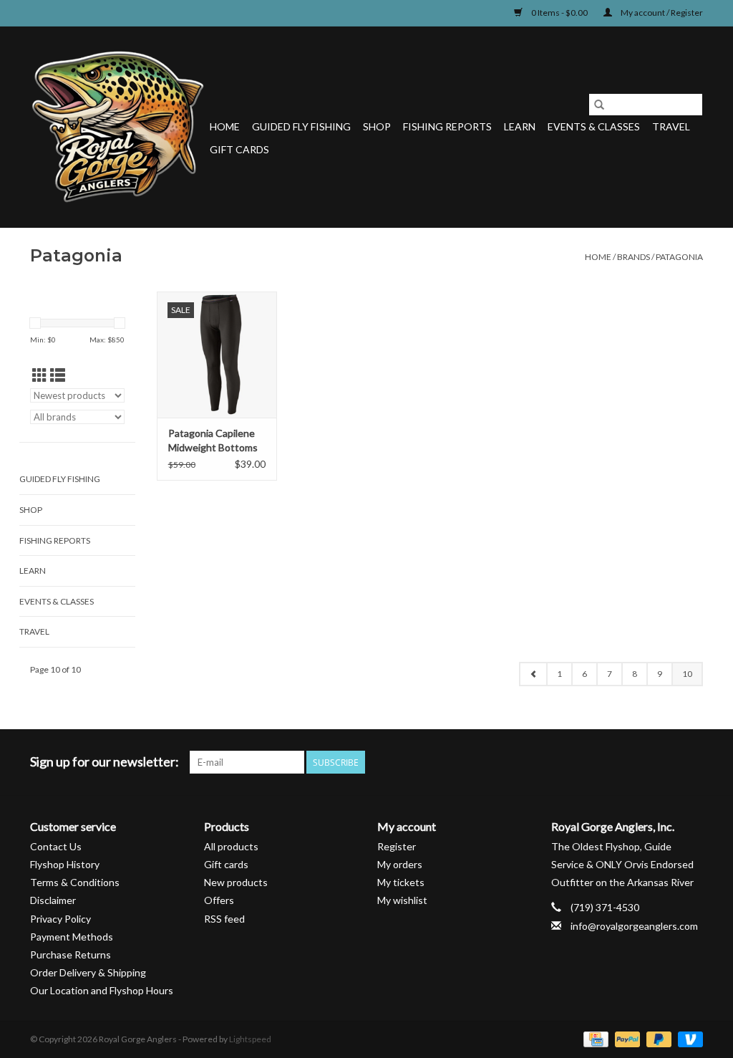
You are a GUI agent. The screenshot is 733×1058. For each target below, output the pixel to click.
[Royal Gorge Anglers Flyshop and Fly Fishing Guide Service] (117, 127)
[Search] (599, 104)
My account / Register (661, 12)
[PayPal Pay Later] (657, 1039)
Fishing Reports (447, 126)
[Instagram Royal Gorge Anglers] (691, 762)
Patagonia (679, 256)
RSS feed (224, 919)
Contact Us (56, 846)
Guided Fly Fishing (301, 126)
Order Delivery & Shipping (88, 972)
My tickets (400, 882)
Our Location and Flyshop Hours (101, 990)
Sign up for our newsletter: (104, 761)
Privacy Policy (60, 919)
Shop (377, 126)
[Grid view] (39, 375)
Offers (219, 900)
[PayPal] (625, 1039)
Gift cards (239, 149)
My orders (399, 864)
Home (225, 126)
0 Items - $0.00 (559, 12)
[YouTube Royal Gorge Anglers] (666, 762)
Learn (519, 126)
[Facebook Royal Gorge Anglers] (591, 762)
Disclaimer (53, 900)
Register (396, 846)
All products (231, 846)
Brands (633, 256)
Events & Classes (594, 126)
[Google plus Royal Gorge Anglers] (641, 762)
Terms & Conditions (75, 882)
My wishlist (402, 900)
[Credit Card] (593, 1039)
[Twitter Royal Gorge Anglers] (616, 762)
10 (687, 673)
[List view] (57, 375)
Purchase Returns (70, 954)
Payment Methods (71, 936)
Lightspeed (250, 1039)
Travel (671, 126)
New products (236, 882)
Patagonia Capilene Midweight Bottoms (213, 440)
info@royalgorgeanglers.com (634, 926)
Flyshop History (64, 864)
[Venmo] (688, 1039)
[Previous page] (533, 674)
